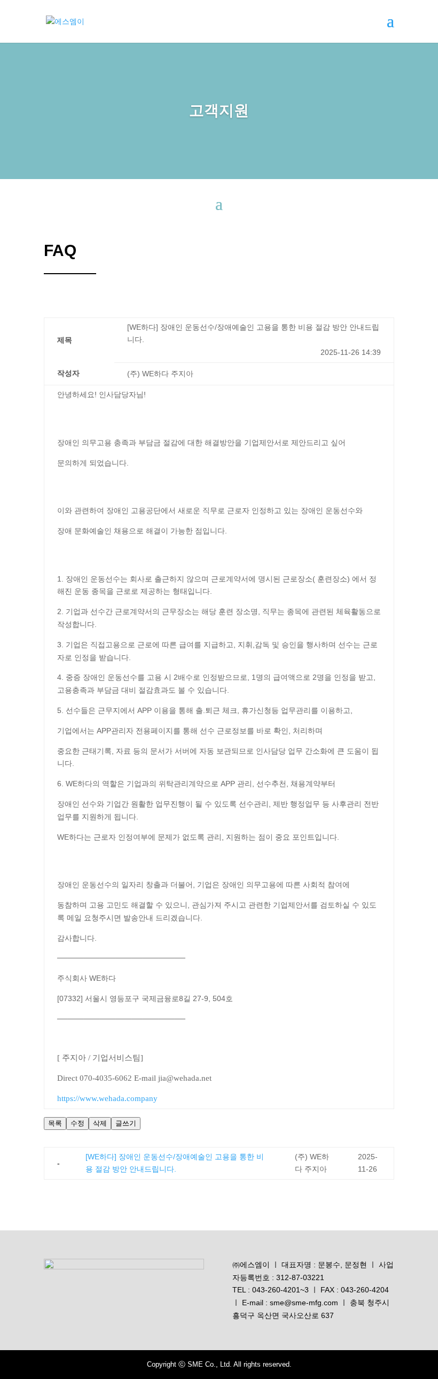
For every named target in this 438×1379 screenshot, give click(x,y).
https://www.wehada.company (107, 1098)
